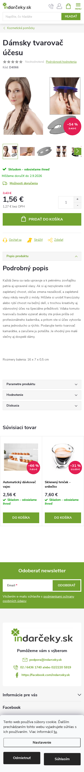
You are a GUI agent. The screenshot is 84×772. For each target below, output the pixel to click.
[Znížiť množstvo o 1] (77, 205)
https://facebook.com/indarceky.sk (46, 675)
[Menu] (78, 6)
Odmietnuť (22, 757)
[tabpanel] (21, 481)
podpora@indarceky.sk (45, 660)
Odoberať (66, 585)
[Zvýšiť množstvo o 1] (77, 199)
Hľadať (71, 17)
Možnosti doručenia (24, 183)
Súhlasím (62, 759)
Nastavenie (42, 742)
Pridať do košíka (46, 219)
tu (55, 731)
